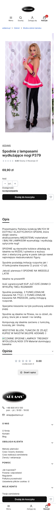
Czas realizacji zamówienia (14, 454)
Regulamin (7, 475)
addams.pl (6, 28)
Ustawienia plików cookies (14, 481)
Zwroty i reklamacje (11, 457)
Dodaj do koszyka (24, 197)
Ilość (4, 178)
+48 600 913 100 (14, 407)
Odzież (17, 28)
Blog (4, 436)
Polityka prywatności (12, 478)
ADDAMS (6, 145)
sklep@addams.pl (14, 415)
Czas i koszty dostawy (13, 451)
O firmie (6, 430)
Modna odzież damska (32, 28)
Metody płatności (10, 449)
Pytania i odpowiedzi (12, 472)
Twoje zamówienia (10, 493)
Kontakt (5, 433)
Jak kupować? (9, 470)
